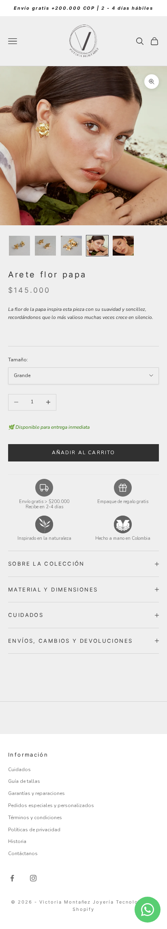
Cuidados (19, 769)
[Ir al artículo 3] (71, 246)
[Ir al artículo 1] (19, 246)
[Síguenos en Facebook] (12, 878)
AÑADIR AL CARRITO (84, 452)
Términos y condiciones (35, 817)
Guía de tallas (24, 781)
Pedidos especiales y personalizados (51, 805)
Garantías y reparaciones (36, 793)
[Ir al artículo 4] (97, 246)
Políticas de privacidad (34, 829)
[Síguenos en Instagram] (33, 878)
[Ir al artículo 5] (123, 246)
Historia (17, 841)
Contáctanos (23, 853)
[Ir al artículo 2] (45, 246)
